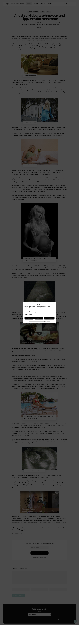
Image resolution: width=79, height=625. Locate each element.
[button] (53, 304)
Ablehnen (39, 318)
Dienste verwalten (28, 314)
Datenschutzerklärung (40, 321)
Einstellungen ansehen (49, 318)
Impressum (47, 321)
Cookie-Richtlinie (32, 321)
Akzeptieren (29, 318)
